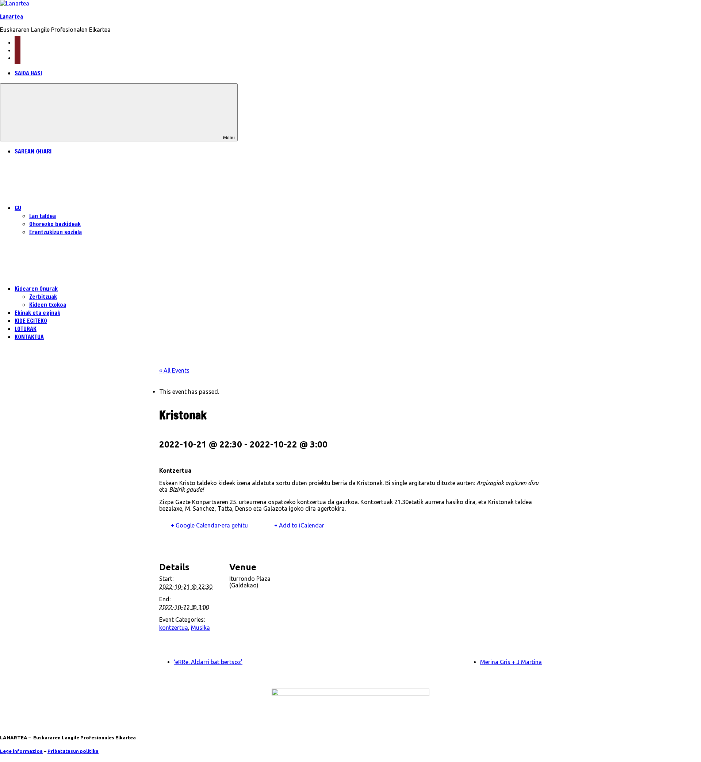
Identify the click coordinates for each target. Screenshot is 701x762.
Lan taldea (42, 216)
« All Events (174, 370)
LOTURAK (26, 329)
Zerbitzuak (43, 297)
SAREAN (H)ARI (33, 151)
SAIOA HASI (28, 73)
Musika (200, 627)
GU (18, 208)
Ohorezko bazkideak (55, 224)
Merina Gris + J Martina (511, 662)
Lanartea (11, 16)
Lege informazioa (21, 751)
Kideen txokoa (47, 305)
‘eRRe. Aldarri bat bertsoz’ (208, 662)
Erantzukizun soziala (55, 232)
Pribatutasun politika (73, 751)
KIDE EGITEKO (31, 321)
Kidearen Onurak (36, 289)
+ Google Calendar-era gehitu (209, 525)
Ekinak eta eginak (37, 313)
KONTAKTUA (29, 337)
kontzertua (173, 627)
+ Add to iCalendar (299, 525)
